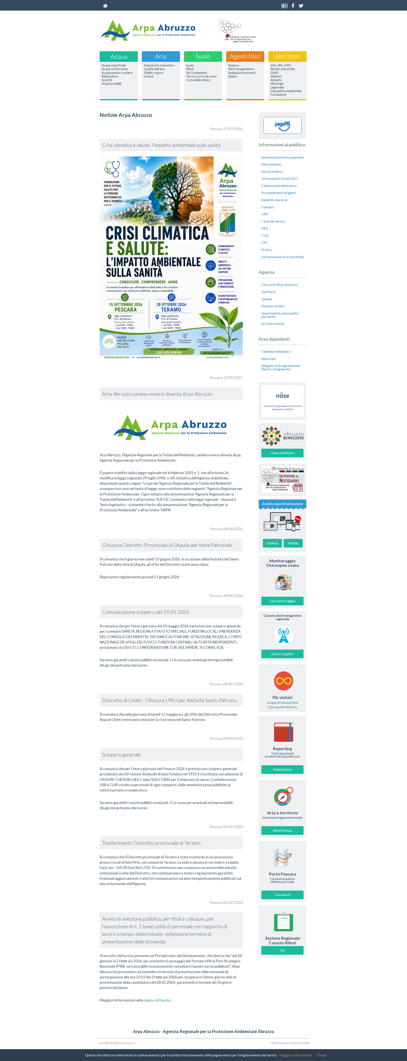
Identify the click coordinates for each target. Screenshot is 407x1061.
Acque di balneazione (282, 702)
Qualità (266, 299)
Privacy (266, 250)
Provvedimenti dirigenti (278, 193)
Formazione (278, 94)
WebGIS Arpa (282, 830)
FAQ (264, 228)
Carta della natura (198, 80)
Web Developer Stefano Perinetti (290, 1043)
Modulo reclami (272, 306)
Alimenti (276, 76)
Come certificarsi (282, 453)
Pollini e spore (153, 72)
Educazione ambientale (285, 91)
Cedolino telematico (276, 351)
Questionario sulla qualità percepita (279, 314)
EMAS (274, 72)
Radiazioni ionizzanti (241, 72)
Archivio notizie (272, 323)
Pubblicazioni (282, 769)
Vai (282, 950)
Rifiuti (190, 69)
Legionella (277, 87)
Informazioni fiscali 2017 (279, 178)
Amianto (276, 80)
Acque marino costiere (117, 72)
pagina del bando (157, 1000)
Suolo (190, 65)
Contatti (267, 207)
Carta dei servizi (273, 221)
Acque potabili (111, 83)
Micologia (276, 83)
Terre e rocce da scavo (201, 76)
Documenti (282, 895)
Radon (232, 76)
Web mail (268, 359)
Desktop (272, 543)
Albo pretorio (271, 164)
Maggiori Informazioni (295, 1055)
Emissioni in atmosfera (159, 65)
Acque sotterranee (115, 69)
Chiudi (321, 1055)
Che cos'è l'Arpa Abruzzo (279, 284)
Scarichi (107, 80)
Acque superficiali (113, 65)
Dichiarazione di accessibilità (282, 257)
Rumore (233, 65)
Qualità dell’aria (154, 69)
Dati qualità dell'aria (282, 707)
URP (264, 214)
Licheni (148, 76)
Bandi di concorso (274, 200)
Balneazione (110, 76)
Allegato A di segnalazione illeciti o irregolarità (280, 367)
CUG (265, 235)
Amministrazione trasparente (282, 157)
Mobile (293, 543)
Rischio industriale (282, 69)
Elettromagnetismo (241, 69)
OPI (264, 243)
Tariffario (268, 292)
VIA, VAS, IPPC (280, 65)
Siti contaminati (196, 72)
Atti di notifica (271, 171)
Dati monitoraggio (282, 601)
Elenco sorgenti (282, 654)
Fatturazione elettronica (279, 186)
